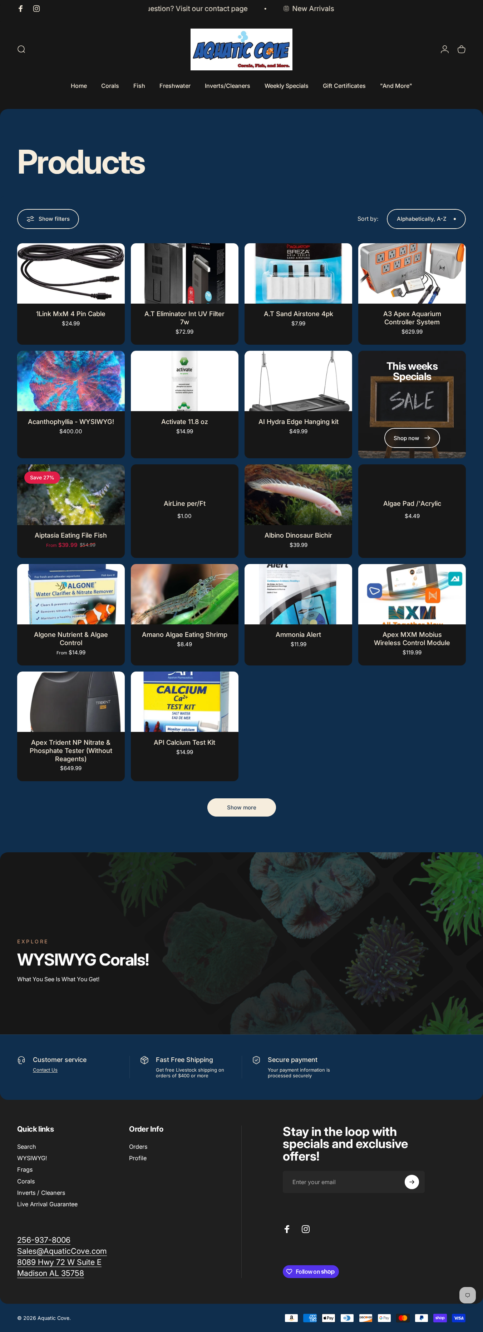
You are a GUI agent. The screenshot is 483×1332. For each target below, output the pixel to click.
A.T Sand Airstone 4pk (298, 314)
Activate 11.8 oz (184, 421)
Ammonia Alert (298, 634)
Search (26, 1146)
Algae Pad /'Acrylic (412, 503)
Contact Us (45, 1070)
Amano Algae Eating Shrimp (184, 634)
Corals (26, 1181)
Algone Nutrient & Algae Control (71, 638)
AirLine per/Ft (185, 503)
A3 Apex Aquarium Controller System (412, 318)
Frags (25, 1169)
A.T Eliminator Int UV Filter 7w (184, 318)
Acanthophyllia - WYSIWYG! (71, 421)
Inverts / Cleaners (41, 1192)
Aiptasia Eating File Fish (71, 535)
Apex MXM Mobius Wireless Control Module (412, 638)
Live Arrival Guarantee (47, 1204)
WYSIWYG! (32, 1158)
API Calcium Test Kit (184, 742)
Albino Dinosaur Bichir (298, 535)
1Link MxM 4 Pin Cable (70, 314)
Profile (138, 1158)
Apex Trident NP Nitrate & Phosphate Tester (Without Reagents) (71, 750)
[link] (59, 1262)
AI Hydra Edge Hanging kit (298, 421)
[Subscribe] (412, 1182)
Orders (138, 1146)
